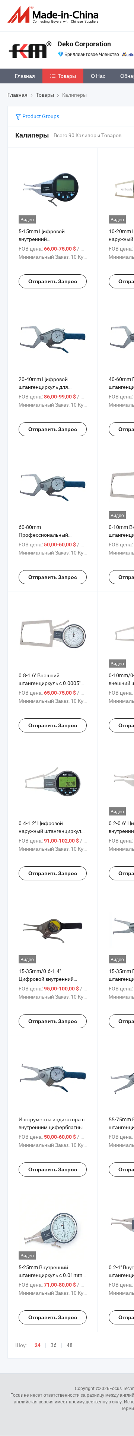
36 (54, 1345)
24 (38, 1345)
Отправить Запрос (52, 281)
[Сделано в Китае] (54, 14)
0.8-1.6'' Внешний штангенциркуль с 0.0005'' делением (49, 683)
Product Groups (40, 116)
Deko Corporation (84, 44)
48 (70, 1345)
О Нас (98, 75)
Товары (67, 75)
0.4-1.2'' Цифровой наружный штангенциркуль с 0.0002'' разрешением (51, 831)
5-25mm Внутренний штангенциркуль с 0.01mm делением (50, 1275)
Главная (25, 75)
